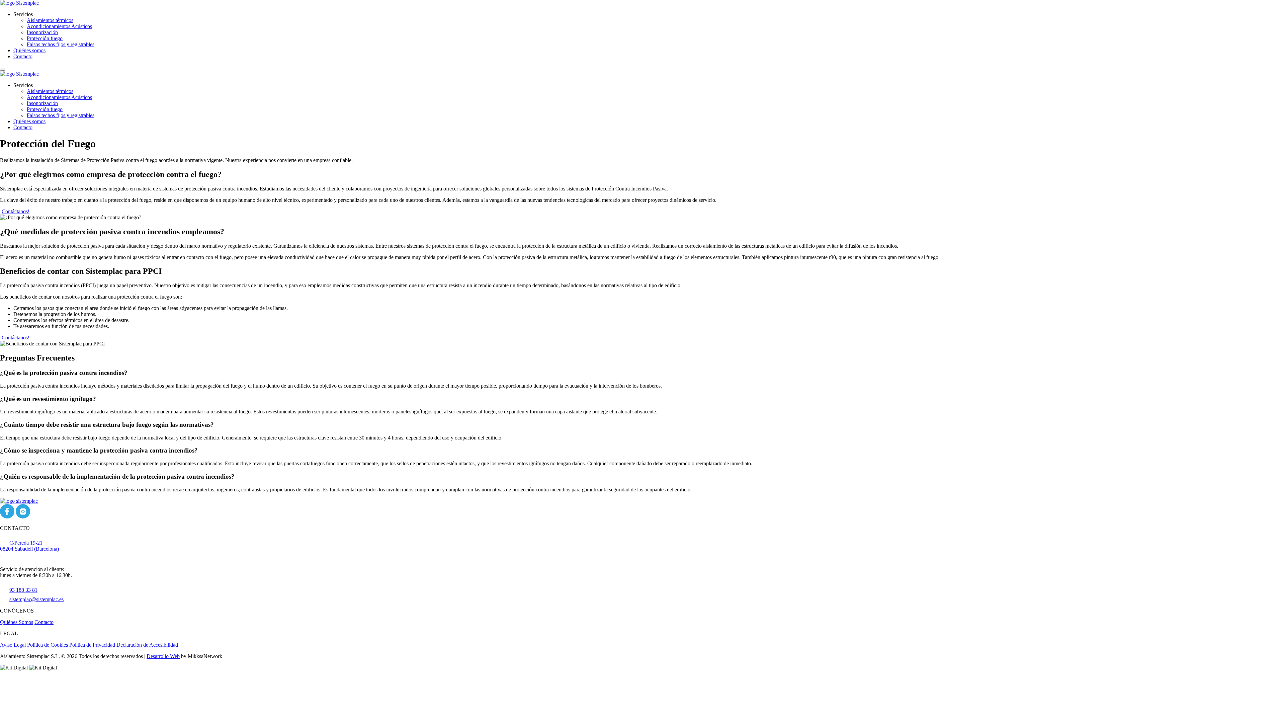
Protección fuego (45, 38)
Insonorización (42, 32)
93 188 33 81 (23, 590)
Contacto (22, 56)
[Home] (19, 3)
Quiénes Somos (16, 622)
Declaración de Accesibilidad (147, 645)
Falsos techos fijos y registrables (60, 44)
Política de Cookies (47, 645)
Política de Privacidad (92, 645)
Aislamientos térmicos (50, 20)
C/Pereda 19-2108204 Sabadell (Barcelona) (29, 546)
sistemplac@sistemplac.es (36, 599)
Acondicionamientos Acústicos (59, 26)
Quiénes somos (29, 50)
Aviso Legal (13, 645)
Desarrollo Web (163, 656)
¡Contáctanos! (14, 211)
